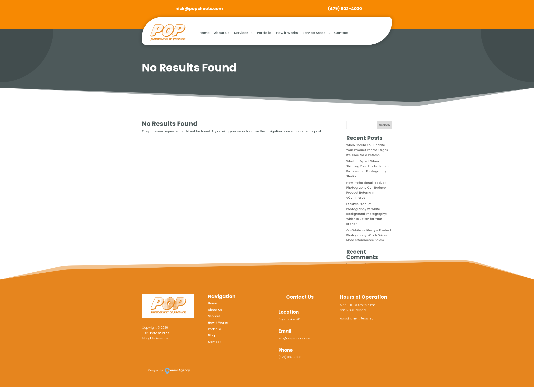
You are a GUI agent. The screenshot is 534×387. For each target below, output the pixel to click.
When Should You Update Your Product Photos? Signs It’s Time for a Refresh (367, 150)
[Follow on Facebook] (147, 353)
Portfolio (264, 32)
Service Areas (313, 32)
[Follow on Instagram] (159, 353)
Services (241, 32)
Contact (341, 32)
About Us (221, 32)
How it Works (287, 32)
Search (384, 125)
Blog (211, 335)
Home (204, 32)
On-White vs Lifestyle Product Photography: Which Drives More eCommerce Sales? (368, 235)
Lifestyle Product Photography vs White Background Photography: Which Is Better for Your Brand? (366, 214)
